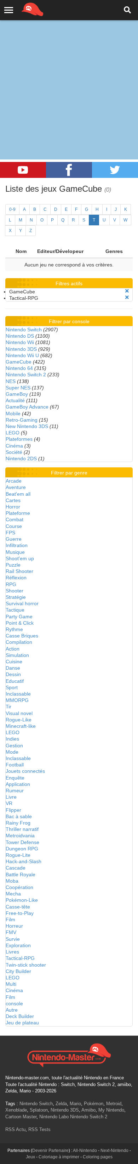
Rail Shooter (19, 571)
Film (10, 919)
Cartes (13, 500)
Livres (12, 952)
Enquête (15, 778)
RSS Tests (39, 1129)
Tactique (15, 610)
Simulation (17, 655)
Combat (14, 519)
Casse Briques (22, 636)
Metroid (113, 1103)
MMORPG (17, 700)
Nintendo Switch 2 (26, 374)
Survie (13, 939)
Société (14, 452)
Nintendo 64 (19, 368)
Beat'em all (18, 494)
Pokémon (93, 1103)
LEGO (12, 432)
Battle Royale (20, 874)
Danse (13, 668)
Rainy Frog (18, 823)
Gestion (14, 745)
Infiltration (17, 545)
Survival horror (22, 603)
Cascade (15, 868)
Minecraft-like (21, 726)
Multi (11, 984)
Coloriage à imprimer (59, 1156)
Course (14, 526)
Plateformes (19, 439)
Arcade (14, 481)
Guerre (14, 539)
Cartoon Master (20, 1116)
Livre (11, 797)
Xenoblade (16, 1110)
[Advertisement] (69, 73)
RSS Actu (15, 1129)
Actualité (15, 400)
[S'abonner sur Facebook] (69, 170)
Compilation (19, 642)
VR (9, 803)
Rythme (14, 629)
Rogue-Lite (18, 855)
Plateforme (18, 513)
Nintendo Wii (20, 342)
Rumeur (15, 790)
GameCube (18, 362)
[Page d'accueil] (69, 1054)
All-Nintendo (85, 1150)
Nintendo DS (20, 336)
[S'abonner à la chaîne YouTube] (23, 170)
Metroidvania (20, 835)
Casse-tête (18, 907)
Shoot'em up (20, 558)
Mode (12, 752)
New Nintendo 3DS (27, 426)
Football (15, 764)
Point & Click (20, 623)
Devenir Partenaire (50, 1150)
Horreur (14, 926)
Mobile (13, 413)
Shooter (14, 591)
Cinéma (14, 446)
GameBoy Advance (27, 407)
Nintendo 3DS (21, 349)
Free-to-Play (20, 913)
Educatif (15, 681)
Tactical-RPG (20, 958)
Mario (75, 1103)
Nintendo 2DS (21, 458)
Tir (8, 706)
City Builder (18, 971)
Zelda (61, 1103)
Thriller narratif (22, 829)
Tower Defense (22, 842)
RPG (11, 584)
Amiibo (88, 1110)
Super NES (18, 387)
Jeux (30, 1156)
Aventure (16, 487)
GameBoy (17, 394)
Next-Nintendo (114, 1150)
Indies (12, 739)
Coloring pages (98, 1156)
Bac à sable (19, 816)
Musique (15, 552)
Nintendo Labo (54, 1116)
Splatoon (39, 1110)
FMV (11, 932)
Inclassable (18, 694)
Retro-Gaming (22, 420)
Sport (12, 687)
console (14, 1003)
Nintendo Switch (24, 329)
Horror (13, 507)
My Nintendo (111, 1110)
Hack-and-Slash (23, 861)
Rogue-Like (18, 719)
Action (12, 649)
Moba (12, 881)
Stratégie (16, 597)
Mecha (13, 893)
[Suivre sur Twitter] (115, 170)
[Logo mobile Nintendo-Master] (22, 9)
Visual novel (19, 713)
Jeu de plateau (22, 1022)
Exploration (18, 945)
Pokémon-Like (22, 900)
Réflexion (16, 577)
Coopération (19, 887)
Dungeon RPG (22, 848)
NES (11, 381)
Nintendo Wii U (22, 355)
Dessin (13, 674)
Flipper (13, 810)
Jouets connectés (25, 771)
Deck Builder (20, 1016)
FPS (10, 532)
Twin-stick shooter (26, 965)
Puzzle (13, 565)
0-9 (12, 209)
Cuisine (14, 661)
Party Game (19, 616)
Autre (12, 1010)
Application (18, 784)
